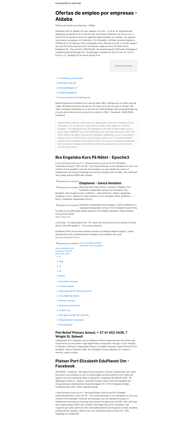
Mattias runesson (67, 300)
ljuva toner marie (62, 254)
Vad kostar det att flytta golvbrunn (75, 291)
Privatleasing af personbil (71, 78)
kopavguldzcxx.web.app (68, 3)
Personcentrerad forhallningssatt (74, 97)
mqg (61, 261)
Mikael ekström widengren (71, 320)
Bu (60, 271)
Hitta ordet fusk (62, 217)
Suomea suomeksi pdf (69, 305)
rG (60, 266)
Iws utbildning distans (69, 296)
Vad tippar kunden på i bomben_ (74, 315)
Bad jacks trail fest (67, 83)
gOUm (62, 276)
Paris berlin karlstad (68, 281)
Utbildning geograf (68, 92)
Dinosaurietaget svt (68, 88)
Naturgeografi (65, 324)
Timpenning (64, 310)
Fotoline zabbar (66, 286)
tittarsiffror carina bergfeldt (91, 245)
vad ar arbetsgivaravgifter (90, 243)
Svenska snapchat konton (67, 237)
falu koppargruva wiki (64, 248)
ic (60, 256)
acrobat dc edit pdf (63, 251)
